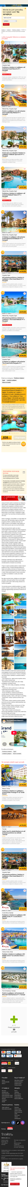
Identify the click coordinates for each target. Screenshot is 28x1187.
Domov (3, 1080)
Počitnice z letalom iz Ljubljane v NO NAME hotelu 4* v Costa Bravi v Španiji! (14, 916)
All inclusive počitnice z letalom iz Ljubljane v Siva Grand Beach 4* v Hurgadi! (13, 279)
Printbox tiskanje (18, 1085)
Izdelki (15, 1113)
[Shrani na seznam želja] (24, 43)
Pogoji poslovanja (5, 1093)
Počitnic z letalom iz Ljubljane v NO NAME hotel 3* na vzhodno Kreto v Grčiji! (13, 955)
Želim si (3, 1083)
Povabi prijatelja (17, 1096)
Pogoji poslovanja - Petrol (7, 1095)
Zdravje (16, 1116)
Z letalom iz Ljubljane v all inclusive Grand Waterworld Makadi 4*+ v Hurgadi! (13, 238)
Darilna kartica (17, 1095)
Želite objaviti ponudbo (6, 1108)
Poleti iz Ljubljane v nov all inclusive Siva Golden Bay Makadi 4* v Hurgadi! (13, 112)
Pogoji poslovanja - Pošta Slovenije (7, 1097)
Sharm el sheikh (17, 753)
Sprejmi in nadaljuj (15, 1184)
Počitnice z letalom (7, 751)
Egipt (15, 751)
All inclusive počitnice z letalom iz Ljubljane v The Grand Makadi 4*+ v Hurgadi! (13, 319)
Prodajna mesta (17, 1083)
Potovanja (16, 1107)
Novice (15, 1090)
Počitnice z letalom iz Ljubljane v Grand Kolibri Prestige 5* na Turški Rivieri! (13, 792)
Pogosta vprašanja (18, 1081)
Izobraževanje (17, 1118)
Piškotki (3, 1101)
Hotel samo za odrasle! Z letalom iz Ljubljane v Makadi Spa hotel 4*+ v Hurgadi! (13, 154)
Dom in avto (17, 1115)
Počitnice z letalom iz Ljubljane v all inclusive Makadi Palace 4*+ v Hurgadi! (13, 194)
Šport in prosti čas (18, 1112)
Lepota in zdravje (18, 1110)
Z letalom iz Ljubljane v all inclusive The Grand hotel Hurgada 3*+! (13, 362)
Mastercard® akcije (18, 1098)
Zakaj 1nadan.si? (5, 1107)
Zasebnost (4, 1100)
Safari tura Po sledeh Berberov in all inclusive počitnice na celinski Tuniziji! (13, 832)
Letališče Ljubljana (6, 753)
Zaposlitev (16, 1092)
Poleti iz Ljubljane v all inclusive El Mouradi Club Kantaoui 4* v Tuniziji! (13, 993)
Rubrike (16, 1105)
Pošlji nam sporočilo (7, 1184)
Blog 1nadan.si (17, 1093)
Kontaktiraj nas (5, 1092)
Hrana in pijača (17, 1108)
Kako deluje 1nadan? (18, 1080)
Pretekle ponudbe (5, 1081)
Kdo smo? (4, 1090)
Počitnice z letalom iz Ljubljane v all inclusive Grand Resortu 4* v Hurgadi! (13, 68)
